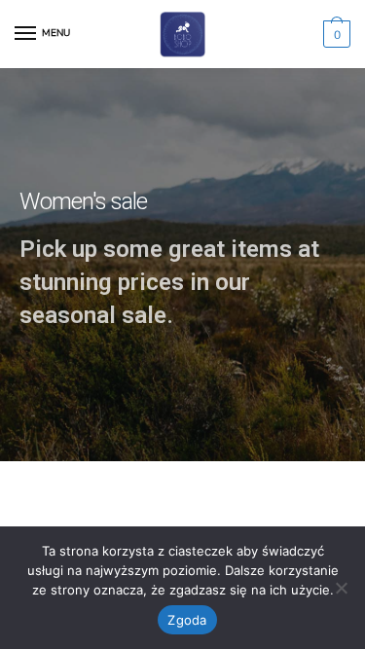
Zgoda (186, 620)
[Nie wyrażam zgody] (340, 587)
